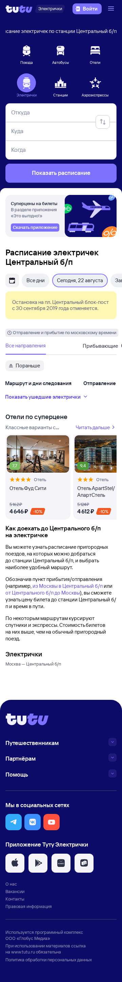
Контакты (14, 899)
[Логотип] (19, 9)
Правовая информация (28, 906)
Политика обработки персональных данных (48, 959)
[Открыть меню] (112, 9)
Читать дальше (93, 427)
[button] (13, 822)
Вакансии (14, 891)
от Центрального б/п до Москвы (42, 592)
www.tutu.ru (23, 951)
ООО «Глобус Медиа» (27, 938)
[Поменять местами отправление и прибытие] (103, 122)
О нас (11, 884)
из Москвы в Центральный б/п (68, 586)
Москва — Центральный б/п (33, 664)
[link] (35, 227)
